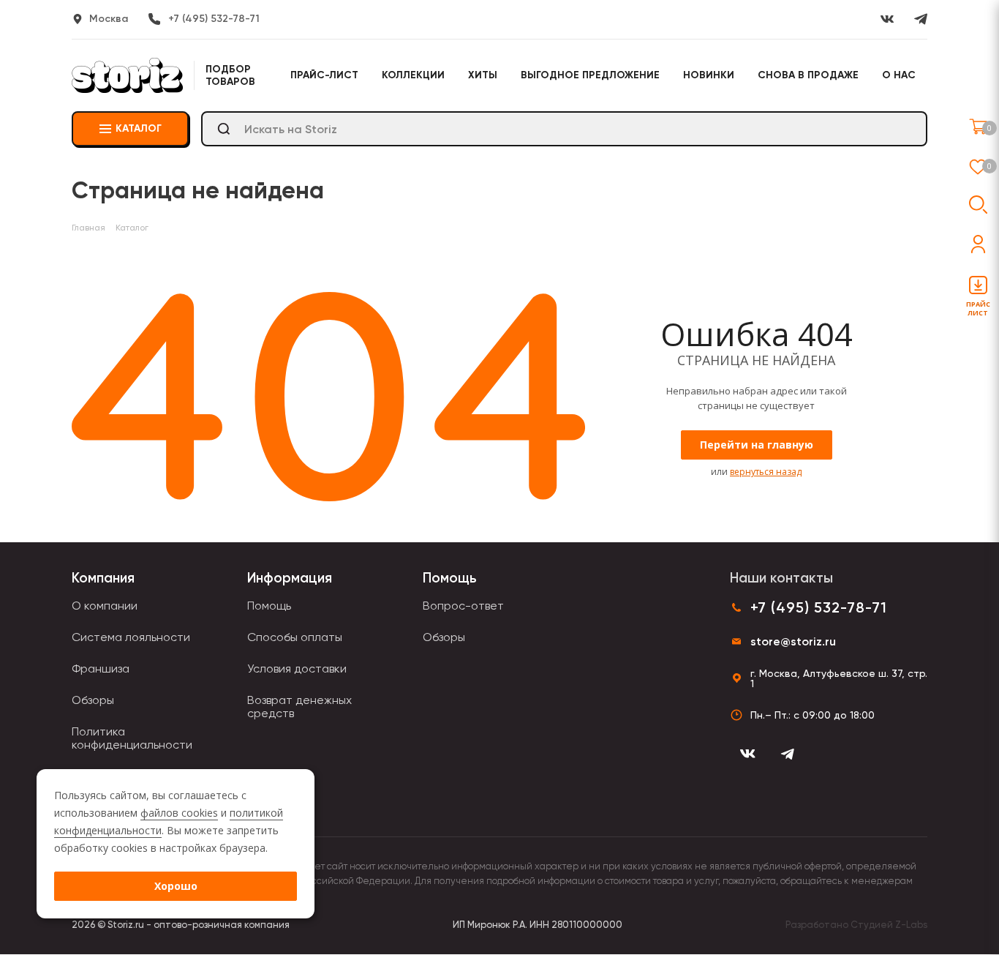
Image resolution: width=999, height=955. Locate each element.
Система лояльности (131, 637)
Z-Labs (911, 924)
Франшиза (100, 668)
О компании (104, 606)
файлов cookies (179, 813)
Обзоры (93, 700)
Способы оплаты (294, 637)
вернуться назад (766, 471)
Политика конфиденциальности (132, 738)
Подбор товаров (230, 75)
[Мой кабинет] (978, 244)
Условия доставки (297, 668)
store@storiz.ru (793, 641)
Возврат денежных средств (299, 706)
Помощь (269, 606)
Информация (289, 577)
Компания (103, 577)
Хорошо (175, 886)
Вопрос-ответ (463, 606)
